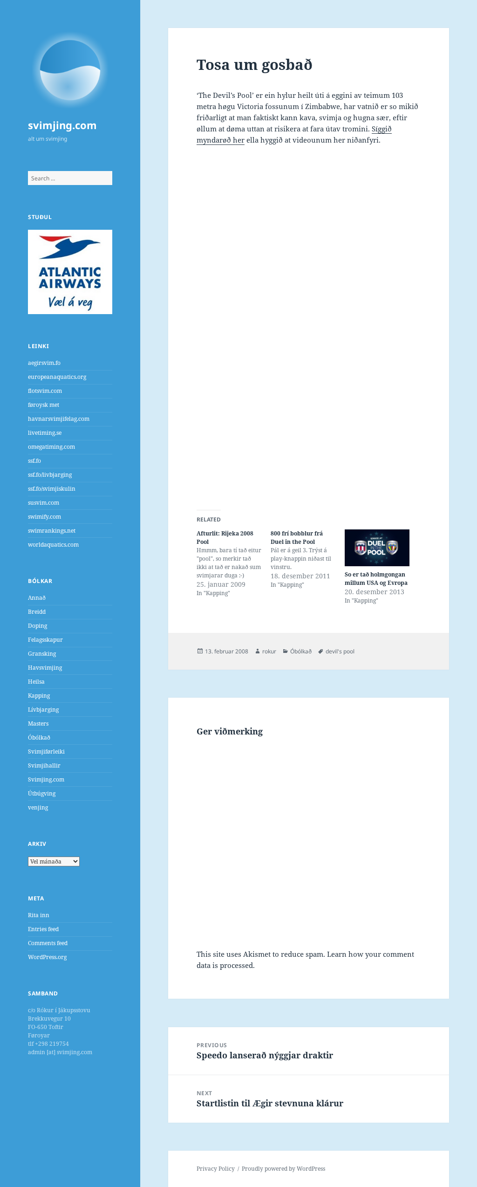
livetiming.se (44, 433)
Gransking (42, 654)
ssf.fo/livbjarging (50, 475)
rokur (269, 651)
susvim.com (43, 503)
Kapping (39, 696)
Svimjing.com (46, 779)
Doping (37, 626)
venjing (38, 807)
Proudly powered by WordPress (283, 1169)
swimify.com (44, 517)
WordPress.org (47, 957)
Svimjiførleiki (46, 751)
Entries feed (43, 929)
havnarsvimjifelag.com (58, 419)
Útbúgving (41, 793)
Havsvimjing (45, 668)
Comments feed (48, 943)
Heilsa (36, 682)
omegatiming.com (51, 447)
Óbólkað (39, 737)
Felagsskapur (45, 640)
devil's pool (340, 651)
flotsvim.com (45, 391)
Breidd (37, 612)
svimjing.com (62, 125)
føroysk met (43, 405)
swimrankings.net (51, 531)
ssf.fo (34, 461)
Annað (37, 598)
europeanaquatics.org (57, 377)
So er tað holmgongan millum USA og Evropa (376, 578)
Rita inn (38, 915)
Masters (38, 723)
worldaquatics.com (53, 545)
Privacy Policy (216, 1169)
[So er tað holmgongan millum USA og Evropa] (377, 547)
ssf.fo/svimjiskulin (51, 489)
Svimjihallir (44, 765)
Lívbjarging (43, 710)
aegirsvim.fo (44, 363)
